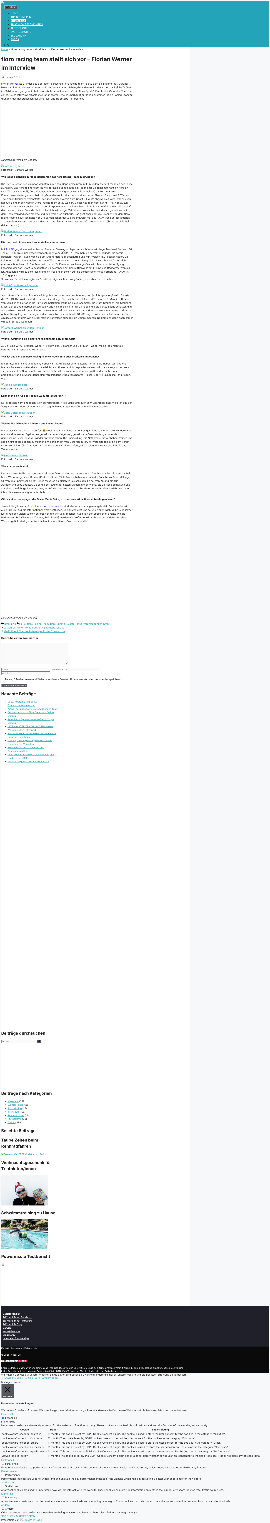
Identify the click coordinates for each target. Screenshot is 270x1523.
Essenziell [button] (7, 1414)
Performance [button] (9, 1471)
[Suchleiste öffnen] (6, 45)
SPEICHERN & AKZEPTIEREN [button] (18, 1516)
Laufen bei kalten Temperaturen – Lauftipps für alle (34, 627)
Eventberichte (15, 1104)
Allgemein (13, 1101)
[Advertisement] (67, 128)
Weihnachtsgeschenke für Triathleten (28, 761)
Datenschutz (30, 1348)
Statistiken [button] (7, 1482)
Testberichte (15, 1118)
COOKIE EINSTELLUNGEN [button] (17, 1378)
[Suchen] (39, 1041)
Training (12, 1122)
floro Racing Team (38, 623)
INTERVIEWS (18, 20)
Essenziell (11, 1417)
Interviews (10, 623)
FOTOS (15, 39)
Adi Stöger (12, 249)
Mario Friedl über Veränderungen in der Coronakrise (34, 631)
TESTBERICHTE (20, 28)
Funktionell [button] (7, 1460)
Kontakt (5, 1348)
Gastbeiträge (15, 1108)
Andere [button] (5, 1504)
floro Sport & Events (62, 623)
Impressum (16, 1348)
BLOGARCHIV (19, 35)
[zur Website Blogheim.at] (7, 1361)
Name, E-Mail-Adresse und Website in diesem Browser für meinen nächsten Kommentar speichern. (63, 679)
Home (4, 49)
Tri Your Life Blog (12, 1324)
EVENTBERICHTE (21, 31)
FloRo (22, 623)
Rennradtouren (16, 1115)
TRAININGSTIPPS (21, 16)
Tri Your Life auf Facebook (17, 1317)
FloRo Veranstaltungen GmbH (93, 623)
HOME (14, 13)
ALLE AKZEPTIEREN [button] (46, 1378)
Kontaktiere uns (11, 1331)
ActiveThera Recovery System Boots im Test (32, 708)
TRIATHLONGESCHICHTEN (27, 24)
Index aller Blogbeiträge (16, 1338)
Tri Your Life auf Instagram (17, 1320)
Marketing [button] (7, 1493)
